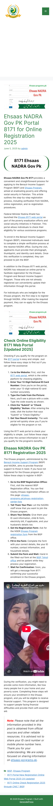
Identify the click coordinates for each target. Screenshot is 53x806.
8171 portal (13, 359)
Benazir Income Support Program (21, 462)
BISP (9, 771)
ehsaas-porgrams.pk (24, 760)
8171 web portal (18, 375)
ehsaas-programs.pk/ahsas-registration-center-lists (27, 498)
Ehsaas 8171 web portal (30, 217)
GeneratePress (26, 802)
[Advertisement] (26, 50)
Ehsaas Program (33, 188)
